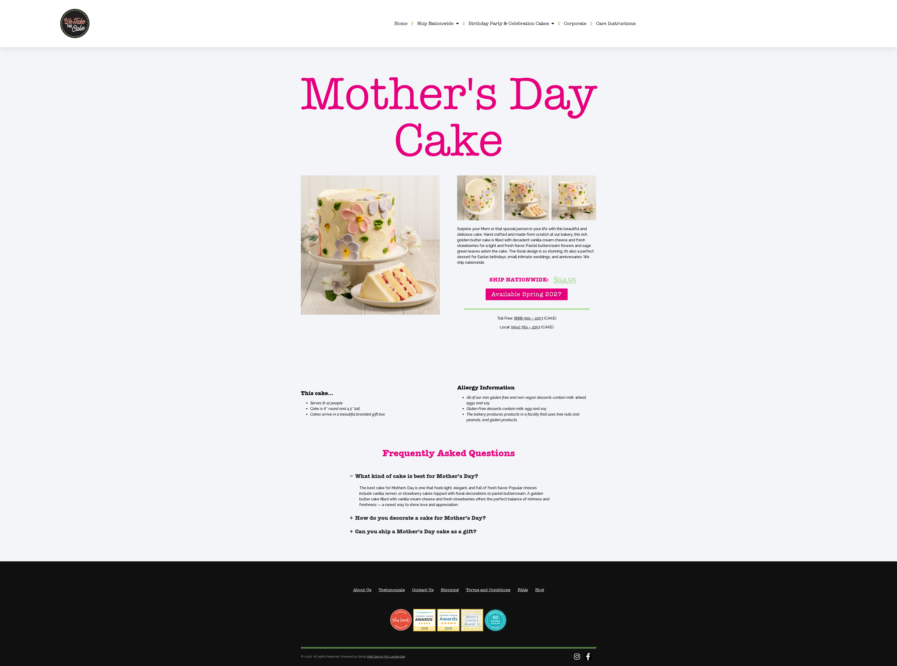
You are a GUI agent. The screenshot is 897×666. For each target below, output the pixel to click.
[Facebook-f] (588, 656)
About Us (362, 590)
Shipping (450, 590)
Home (401, 23)
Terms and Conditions (488, 590)
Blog (539, 590)
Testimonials (392, 590)
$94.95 (564, 279)
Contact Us (423, 590)
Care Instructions (616, 23)
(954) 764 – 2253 (525, 327)
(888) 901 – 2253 (528, 318)
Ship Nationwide (435, 23)
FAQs (523, 590)
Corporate (575, 23)
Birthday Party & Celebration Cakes (509, 23)
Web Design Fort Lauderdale (386, 656)
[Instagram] (576, 656)
